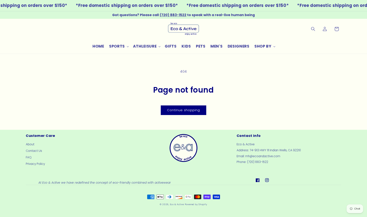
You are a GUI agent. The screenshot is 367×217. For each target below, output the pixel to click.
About (30, 144)
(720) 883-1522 (173, 15)
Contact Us (34, 151)
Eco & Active (177, 204)
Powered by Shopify (196, 204)
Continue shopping (183, 110)
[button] (119, 46)
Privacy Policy (35, 164)
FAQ (29, 157)
